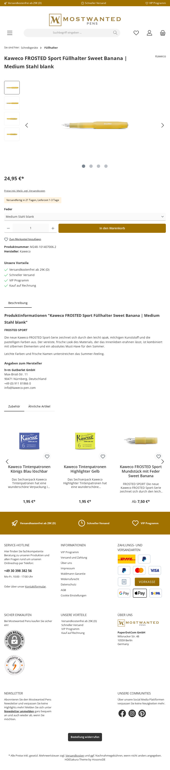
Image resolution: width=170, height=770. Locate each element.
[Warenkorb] (161, 33)
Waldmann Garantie (73, 573)
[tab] (18, 303)
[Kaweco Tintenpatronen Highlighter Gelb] (85, 440)
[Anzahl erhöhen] (53, 228)
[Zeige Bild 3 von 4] (98, 166)
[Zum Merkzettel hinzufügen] (47, 456)
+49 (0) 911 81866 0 (17, 383)
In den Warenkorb (112, 228)
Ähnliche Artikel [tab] (39, 406)
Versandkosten (75, 755)
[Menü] (9, 33)
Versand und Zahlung (74, 557)
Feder (8, 209)
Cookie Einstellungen (73, 595)
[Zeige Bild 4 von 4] (106, 166)
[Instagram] (132, 713)
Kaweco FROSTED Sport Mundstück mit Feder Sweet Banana (141, 471)
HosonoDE (98, 759)
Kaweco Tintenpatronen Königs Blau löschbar (29, 468)
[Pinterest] (142, 713)
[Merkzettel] (136, 33)
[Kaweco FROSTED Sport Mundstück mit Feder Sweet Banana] (141, 440)
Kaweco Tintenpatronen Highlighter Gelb (85, 468)
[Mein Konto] (149, 33)
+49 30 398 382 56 (18, 570)
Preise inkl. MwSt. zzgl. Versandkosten (24, 190)
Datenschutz (68, 584)
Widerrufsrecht (70, 579)
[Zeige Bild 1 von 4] (83, 166)
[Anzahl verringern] (8, 228)
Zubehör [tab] (14, 406)
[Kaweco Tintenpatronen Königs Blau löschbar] (29, 440)
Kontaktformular (35, 586)
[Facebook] (122, 713)
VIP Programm (70, 552)
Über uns (66, 563)
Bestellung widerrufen (85, 737)
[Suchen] (115, 33)
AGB (63, 590)
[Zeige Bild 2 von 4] (91, 166)
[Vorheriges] (27, 125)
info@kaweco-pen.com (20, 388)
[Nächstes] (162, 125)
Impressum (68, 568)
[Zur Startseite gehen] (85, 19)
